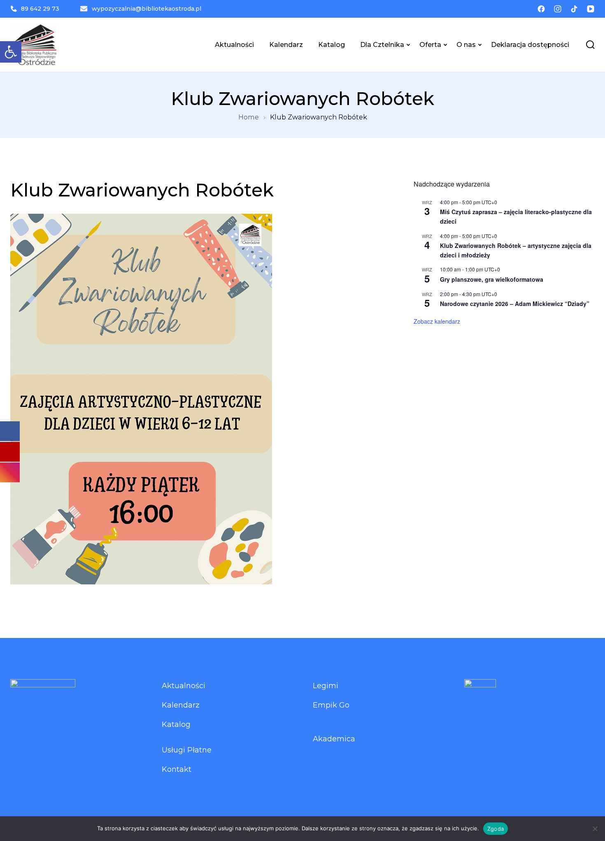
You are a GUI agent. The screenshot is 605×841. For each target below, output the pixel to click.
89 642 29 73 (40, 8)
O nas (466, 44)
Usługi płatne (187, 750)
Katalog (331, 44)
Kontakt (176, 769)
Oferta (430, 44)
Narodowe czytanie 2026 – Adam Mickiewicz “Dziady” (514, 303)
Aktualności (234, 44)
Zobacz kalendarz (437, 321)
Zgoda (495, 828)
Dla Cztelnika (382, 44)
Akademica (334, 738)
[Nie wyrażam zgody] (595, 829)
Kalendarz (286, 44)
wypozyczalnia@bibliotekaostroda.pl (146, 8)
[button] (10, 52)
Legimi (325, 685)
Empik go (331, 705)
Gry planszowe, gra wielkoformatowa (491, 279)
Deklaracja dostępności (530, 44)
